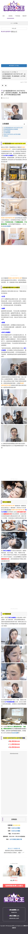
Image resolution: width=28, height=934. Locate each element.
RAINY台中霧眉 (15, 828)
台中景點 (16, 23)
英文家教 (5, 866)
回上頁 (14, 28)
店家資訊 (6, 135)
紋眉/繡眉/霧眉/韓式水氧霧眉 (11, 129)
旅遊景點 (10, 15)
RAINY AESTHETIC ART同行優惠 (12, 134)
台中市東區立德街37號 (16, 839)
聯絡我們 (24, 15)
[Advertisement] (14, 49)
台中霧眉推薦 (7, 132)
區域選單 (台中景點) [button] (14, 65)
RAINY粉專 (7, 226)
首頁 (3, 15)
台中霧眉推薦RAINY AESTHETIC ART (13, 127)
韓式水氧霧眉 (7, 131)
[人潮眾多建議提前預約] (5, 85)
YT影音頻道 (17, 15)
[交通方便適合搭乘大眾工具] (2, 85)
